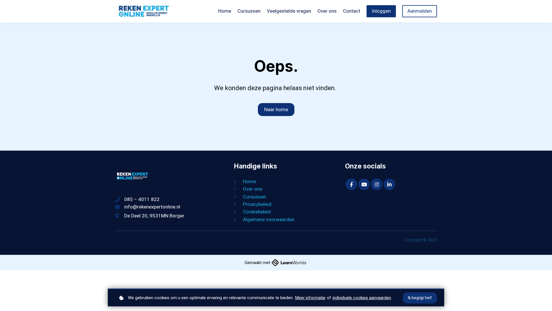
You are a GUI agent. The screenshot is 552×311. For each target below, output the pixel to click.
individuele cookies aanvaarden (362, 298)
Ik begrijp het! (420, 298)
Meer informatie (310, 298)
